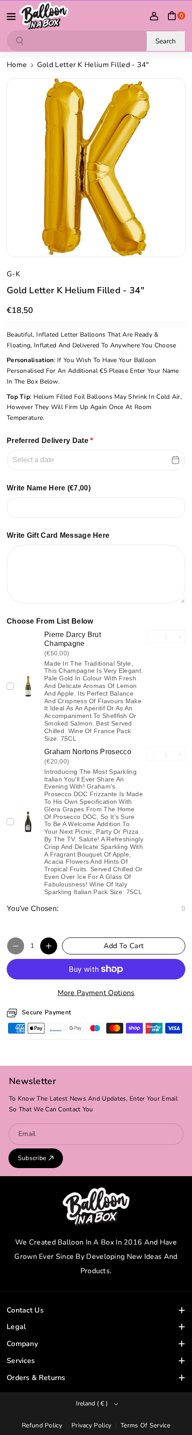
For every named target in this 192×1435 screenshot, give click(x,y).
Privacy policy (91, 1425)
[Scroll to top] (173, 1407)
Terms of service (145, 1425)
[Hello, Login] (154, 15)
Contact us (25, 1310)
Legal (16, 1327)
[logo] (96, 1206)
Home (17, 65)
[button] (12, 15)
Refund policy (42, 1425)
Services (21, 1361)
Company (22, 1344)
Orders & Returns (36, 1378)
